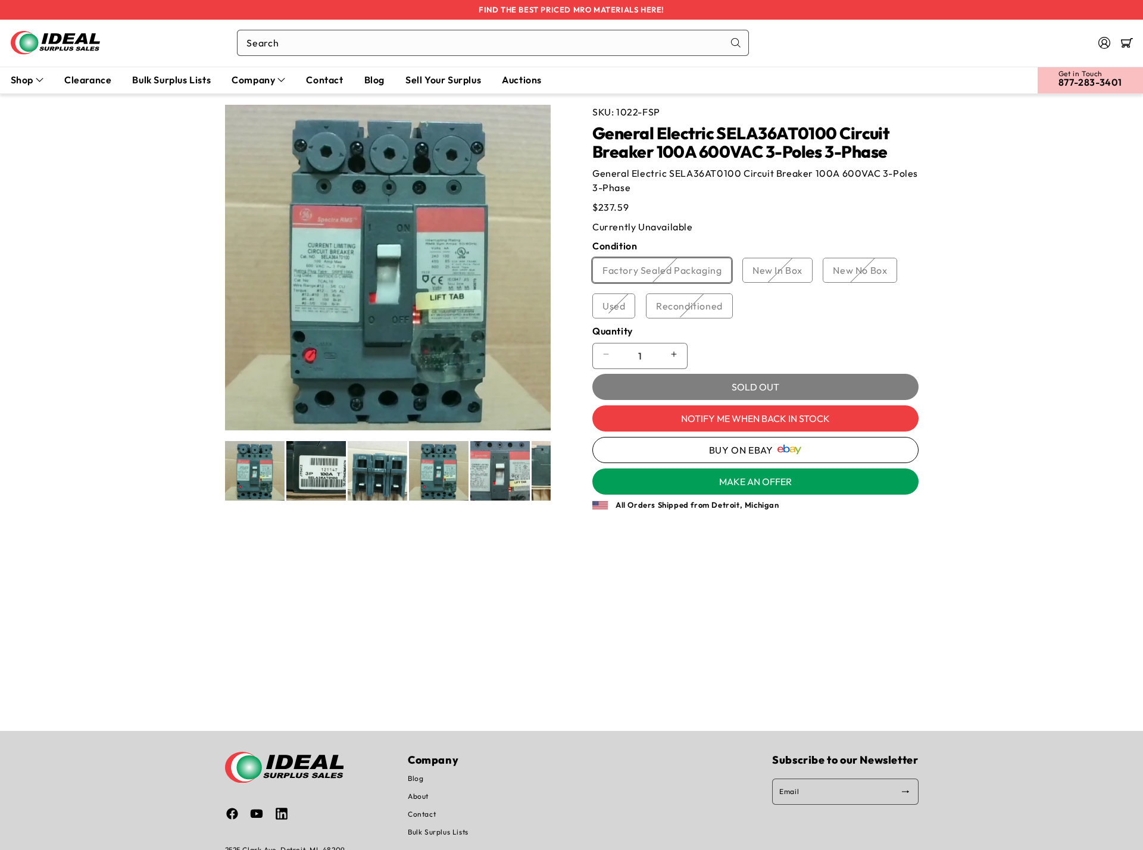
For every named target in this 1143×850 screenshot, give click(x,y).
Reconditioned (694, 308)
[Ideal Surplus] (55, 42)
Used (618, 308)
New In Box (782, 273)
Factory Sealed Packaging (667, 273)
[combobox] (493, 43)
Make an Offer (755, 481)
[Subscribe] (905, 792)
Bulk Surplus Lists (438, 831)
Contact (422, 814)
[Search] (736, 43)
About (418, 796)
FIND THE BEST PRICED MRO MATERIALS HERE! (571, 9)
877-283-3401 (1090, 82)
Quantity (612, 330)
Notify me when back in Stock (755, 418)
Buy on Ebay (741, 449)
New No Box (865, 273)
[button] (1127, 43)
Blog (415, 778)
